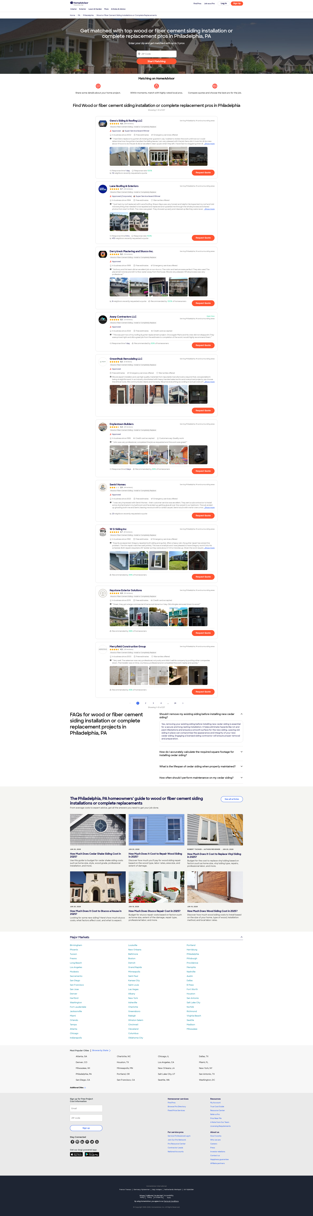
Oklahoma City (135, 1038)
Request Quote (203, 172)
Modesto (74, 971)
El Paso (190, 985)
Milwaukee (192, 1029)
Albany (131, 993)
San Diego (75, 980)
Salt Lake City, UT (166, 1074)
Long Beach (76, 963)
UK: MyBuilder (189, 1190)
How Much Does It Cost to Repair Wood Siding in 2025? (155, 855)
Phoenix (74, 949)
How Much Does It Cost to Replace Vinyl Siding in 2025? (214, 855)
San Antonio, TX (207, 1074)
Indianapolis (76, 1038)
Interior (73, 9)
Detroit (131, 963)
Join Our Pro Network (177, 1140)
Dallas (190, 980)
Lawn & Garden (95, 9)
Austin (190, 976)
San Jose (74, 989)
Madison (191, 1024)
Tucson (73, 954)
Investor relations (217, 1152)
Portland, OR (123, 1074)
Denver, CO (81, 1062)
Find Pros (171, 1103)
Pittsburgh (192, 958)
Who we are (215, 1140)
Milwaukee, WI (83, 1068)
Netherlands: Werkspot (172, 1190)
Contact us (215, 1155)
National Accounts (176, 1152)
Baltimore (133, 954)
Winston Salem (135, 1020)
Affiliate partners (217, 1163)
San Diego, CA (83, 1080)
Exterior (82, 9)
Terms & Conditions (171, 1201)
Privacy (142, 1196)
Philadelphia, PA (84, 1074)
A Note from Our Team (219, 1122)
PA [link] (79, 15)
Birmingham (76, 945)
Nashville (191, 971)
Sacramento (76, 976)
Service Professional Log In (179, 1136)
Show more (210, 144)
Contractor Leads (175, 1148)
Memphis (191, 967)
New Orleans (134, 949)
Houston (191, 993)
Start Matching (157, 61)
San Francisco (77, 985)
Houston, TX (123, 1062)
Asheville (132, 1002)
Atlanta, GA (81, 1056)
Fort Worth (192, 989)
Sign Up (237, 3)
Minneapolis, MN (125, 1068)
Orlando (74, 1020)
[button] (119, 156)
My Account (215, 1103)
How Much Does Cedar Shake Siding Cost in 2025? (95, 855)
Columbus (133, 1033)
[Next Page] (182, 703)
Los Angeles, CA (166, 1062)
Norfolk (190, 1007)
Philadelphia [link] (88, 15)
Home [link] (72, 15)
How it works (215, 1136)
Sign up (86, 1128)
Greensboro (134, 1011)
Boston (131, 958)
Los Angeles (76, 967)
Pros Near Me (216, 1118)
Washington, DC (207, 1080)
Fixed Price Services (176, 1110)
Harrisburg (192, 949)
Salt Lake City (193, 1002)
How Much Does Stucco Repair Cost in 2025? (154, 911)
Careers (213, 1144)
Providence (192, 963)
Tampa (73, 1024)
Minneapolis (134, 971)
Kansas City (134, 980)
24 (175, 703)
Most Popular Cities (79, 1050)
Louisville (132, 945)
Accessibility (168, 1197)
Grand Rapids (135, 967)
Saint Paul (133, 976)
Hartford (74, 998)
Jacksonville (76, 1011)
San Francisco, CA (126, 1080)
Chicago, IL (163, 1056)
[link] (156, 123)
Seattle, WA (164, 1080)
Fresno (73, 958)
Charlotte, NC (124, 1056)
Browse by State (100, 1050)
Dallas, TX (203, 1056)
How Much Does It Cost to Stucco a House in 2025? (95, 912)
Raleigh (132, 1015)
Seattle (190, 1020)
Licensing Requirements (220, 1126)
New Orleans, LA (166, 1068)
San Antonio (193, 998)
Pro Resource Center (177, 1144)
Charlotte (133, 1007)
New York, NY (205, 1068)
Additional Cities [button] (77, 1087)
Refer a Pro (215, 1114)
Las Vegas (133, 989)
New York (133, 998)
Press (212, 1148)
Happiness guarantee (219, 1159)
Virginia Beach (194, 1015)
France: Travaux (125, 1190)
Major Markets (79, 937)
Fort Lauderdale (78, 1007)
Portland (191, 945)
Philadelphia (193, 954)
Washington (76, 1002)
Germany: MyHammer (142, 1190)
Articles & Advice (118, 9)
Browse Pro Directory (177, 1106)
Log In (224, 3)
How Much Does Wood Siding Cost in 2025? (212, 911)
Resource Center (217, 1110)
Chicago (74, 1033)
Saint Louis (133, 985)
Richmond (192, 1011)
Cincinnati (133, 1024)
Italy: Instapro (157, 1190)
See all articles (232, 799)
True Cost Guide (217, 1106)
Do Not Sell (158, 1196)
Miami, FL (203, 1062)
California (149, 1196)
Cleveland (133, 1029)
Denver (73, 993)
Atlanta (73, 1029)
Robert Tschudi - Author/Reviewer (203, 849)
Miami (73, 1015)
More (106, 9)
